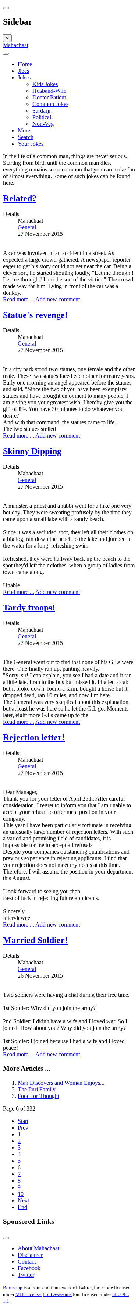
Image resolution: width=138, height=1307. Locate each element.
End (22, 1207)
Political (41, 117)
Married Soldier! (35, 940)
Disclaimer (30, 1255)
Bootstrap (12, 1287)
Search (25, 137)
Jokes (24, 77)
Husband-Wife (49, 91)
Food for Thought (38, 1096)
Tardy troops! (29, 607)
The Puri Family (37, 1089)
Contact (27, 1261)
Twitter (26, 1275)
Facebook (29, 1268)
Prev (23, 1127)
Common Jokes (50, 104)
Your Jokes (30, 144)
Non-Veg (43, 124)
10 (21, 1194)
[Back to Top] (6, 1238)
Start (23, 1121)
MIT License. (28, 1294)
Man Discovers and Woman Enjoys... (61, 1083)
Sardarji (41, 110)
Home (25, 64)
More (24, 130)
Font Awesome (57, 1294)
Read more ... (18, 299)
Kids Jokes (45, 84)
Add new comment (57, 299)
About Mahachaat (38, 1248)
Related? (19, 198)
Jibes (23, 71)
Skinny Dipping (32, 451)
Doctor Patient (49, 97)
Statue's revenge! (35, 315)
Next (23, 1200)
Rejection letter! (34, 737)
